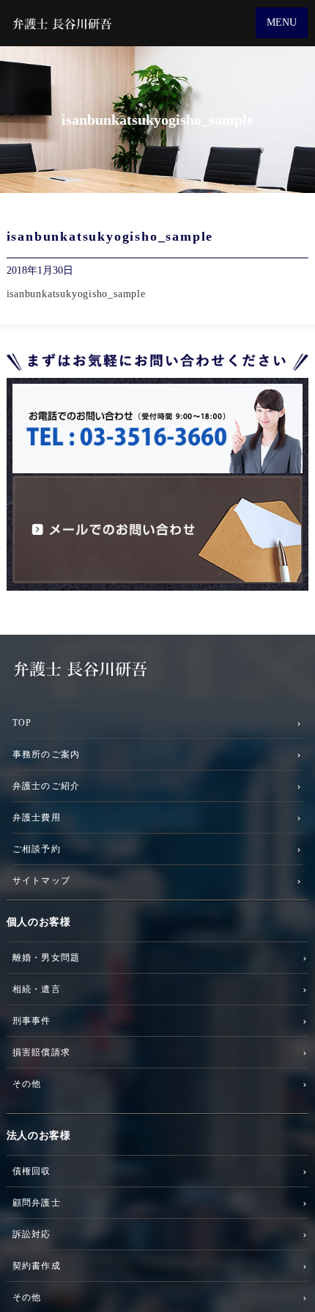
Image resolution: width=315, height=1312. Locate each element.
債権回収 (31, 1171)
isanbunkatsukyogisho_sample (76, 293)
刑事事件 (31, 1020)
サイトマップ (41, 880)
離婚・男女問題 (46, 957)
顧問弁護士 (36, 1202)
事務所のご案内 (46, 754)
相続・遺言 (36, 989)
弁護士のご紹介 (46, 785)
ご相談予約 (36, 848)
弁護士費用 (36, 817)
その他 (27, 1083)
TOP (22, 722)
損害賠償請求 (41, 1052)
